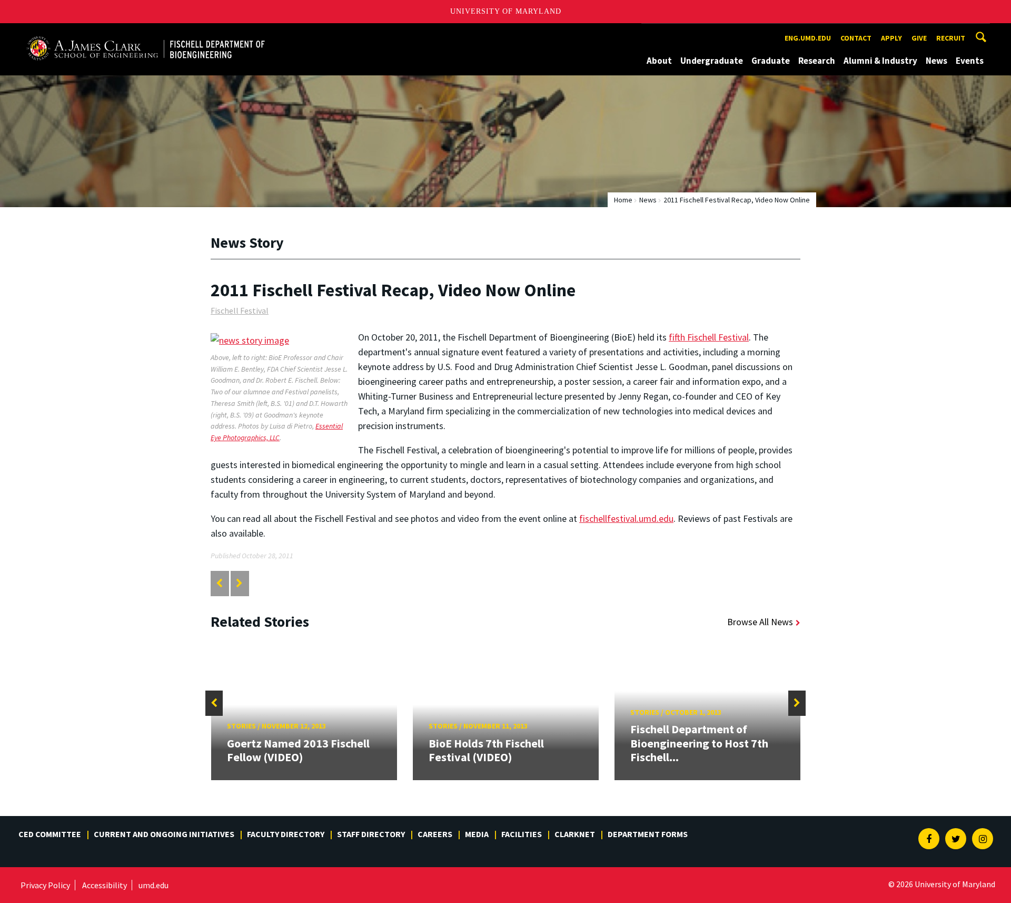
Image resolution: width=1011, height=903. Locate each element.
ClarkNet (574, 834)
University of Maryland (505, 11)
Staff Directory (371, 834)
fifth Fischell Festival (709, 337)
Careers (435, 834)
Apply (891, 38)
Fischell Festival (240, 310)
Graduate (770, 60)
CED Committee (49, 834)
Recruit (950, 38)
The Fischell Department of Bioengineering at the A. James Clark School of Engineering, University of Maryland (145, 33)
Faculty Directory (285, 834)
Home (623, 200)
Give (919, 38)
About (659, 60)
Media (477, 834)
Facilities (521, 834)
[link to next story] (239, 583)
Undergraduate (711, 60)
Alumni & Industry (880, 60)
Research (816, 60)
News (936, 60)
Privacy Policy (45, 885)
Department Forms (648, 834)
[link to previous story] (219, 583)
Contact (855, 38)
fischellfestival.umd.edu (626, 518)
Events (970, 60)
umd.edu (153, 885)
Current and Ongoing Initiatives (164, 834)
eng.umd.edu (808, 38)
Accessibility (104, 885)
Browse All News (760, 622)
